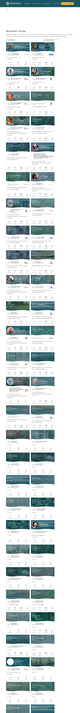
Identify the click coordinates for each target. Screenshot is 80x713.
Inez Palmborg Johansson (19, 661)
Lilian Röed (18, 279)
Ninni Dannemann (20, 46)
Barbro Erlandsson (20, 330)
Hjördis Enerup (19, 120)
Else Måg (17, 96)
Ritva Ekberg (43, 381)
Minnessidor (27, 3)
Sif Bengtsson (19, 381)
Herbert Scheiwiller (45, 71)
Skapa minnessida (66, 3)
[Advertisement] (40, 19)
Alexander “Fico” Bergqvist (44, 46)
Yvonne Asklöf (43, 524)
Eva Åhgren (18, 203)
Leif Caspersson (44, 147)
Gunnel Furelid (43, 176)
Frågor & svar (56, 3)
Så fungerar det (46, 3)
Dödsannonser (36, 3)
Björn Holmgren (19, 71)
